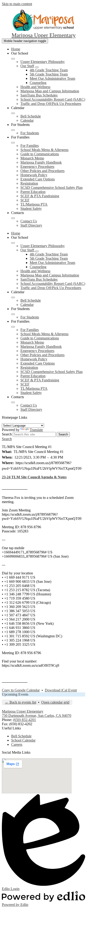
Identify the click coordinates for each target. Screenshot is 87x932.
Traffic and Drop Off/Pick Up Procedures (50, 104)
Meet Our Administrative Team (52, 78)
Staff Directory (31, 225)
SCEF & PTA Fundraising (39, 196)
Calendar (27, 120)
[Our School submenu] (13, 58)
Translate (36, 430)
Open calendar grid (55, 702)
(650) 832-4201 (24, 720)
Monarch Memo (32, 158)
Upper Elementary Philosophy (42, 62)
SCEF (24, 200)
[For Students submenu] (13, 130)
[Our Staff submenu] (37, 67)
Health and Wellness (35, 87)
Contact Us (28, 221)
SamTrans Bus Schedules (39, 95)
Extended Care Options (37, 179)
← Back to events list (20, 702)
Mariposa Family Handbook (41, 162)
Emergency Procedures (37, 167)
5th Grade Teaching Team (49, 74)
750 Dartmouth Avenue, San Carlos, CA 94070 (36, 716)
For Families (29, 146)
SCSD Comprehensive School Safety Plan (51, 188)
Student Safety (31, 209)
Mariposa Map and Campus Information (49, 91)
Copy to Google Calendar (21, 690)
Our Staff (27, 66)
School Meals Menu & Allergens (44, 150)
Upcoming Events (15, 694)
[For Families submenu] (13, 142)
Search (7, 434)
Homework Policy (33, 175)
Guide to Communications (39, 154)
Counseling (38, 83)
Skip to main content (17, 4)
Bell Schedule (30, 116)
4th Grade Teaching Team (49, 70)
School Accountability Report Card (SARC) (52, 99)
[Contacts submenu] (13, 218)
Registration (29, 183)
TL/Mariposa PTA (34, 204)
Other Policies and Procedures (42, 171)
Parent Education (32, 192)
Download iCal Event (61, 690)
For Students (29, 133)
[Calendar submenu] (13, 113)
